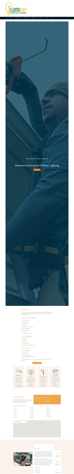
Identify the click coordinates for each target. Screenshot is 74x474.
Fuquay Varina (16, 417)
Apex (15, 407)
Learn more (23, 333)
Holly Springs (32, 412)
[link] (31, 369)
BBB (59, 472)
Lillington (31, 414)
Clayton (15, 412)
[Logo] (16, 8)
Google (58, 457)
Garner (31, 406)
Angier (15, 409)
